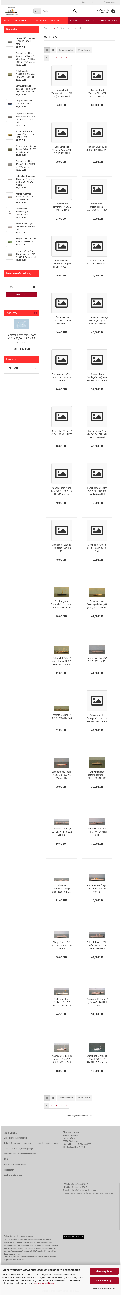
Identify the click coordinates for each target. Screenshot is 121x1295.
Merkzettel (110, 2)
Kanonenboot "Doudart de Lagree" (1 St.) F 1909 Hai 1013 (61, 263)
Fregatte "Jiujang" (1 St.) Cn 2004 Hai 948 (62, 716)
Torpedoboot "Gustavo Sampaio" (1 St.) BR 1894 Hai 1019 (61, 93)
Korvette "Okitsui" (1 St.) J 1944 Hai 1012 (97, 262)
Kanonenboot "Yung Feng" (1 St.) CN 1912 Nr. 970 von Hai (61, 491)
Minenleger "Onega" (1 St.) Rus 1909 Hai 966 (97, 547)
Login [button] (96, 2)
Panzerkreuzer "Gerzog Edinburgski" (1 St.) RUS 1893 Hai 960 (97, 604)
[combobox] (66, 50)
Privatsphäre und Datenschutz (17, 1164)
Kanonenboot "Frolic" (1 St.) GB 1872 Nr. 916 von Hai (61, 774)
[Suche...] (75, 11)
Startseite (75, 20)
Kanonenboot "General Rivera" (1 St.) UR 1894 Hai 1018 (97, 93)
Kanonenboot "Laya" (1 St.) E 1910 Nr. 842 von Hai (97, 888)
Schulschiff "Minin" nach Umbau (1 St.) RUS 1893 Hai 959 (61, 661)
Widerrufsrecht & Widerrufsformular (20, 1154)
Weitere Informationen (104, 1288)
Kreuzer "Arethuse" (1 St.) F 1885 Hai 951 (97, 659)
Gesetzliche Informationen (15, 1138)
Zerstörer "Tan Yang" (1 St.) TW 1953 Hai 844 (97, 831)
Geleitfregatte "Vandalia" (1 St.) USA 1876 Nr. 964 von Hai (61, 604)
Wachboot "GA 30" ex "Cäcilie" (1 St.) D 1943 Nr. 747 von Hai (97, 1059)
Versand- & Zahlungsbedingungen (19, 1148)
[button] (84, 2)
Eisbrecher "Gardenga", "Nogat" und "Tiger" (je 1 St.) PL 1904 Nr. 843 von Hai (62, 888)
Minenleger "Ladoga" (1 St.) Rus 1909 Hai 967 (62, 547)
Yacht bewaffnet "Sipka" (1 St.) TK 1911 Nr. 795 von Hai (61, 1002)
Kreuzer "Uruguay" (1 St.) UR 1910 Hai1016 (97, 148)
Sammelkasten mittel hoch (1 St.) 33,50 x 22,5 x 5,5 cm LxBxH (21, 338)
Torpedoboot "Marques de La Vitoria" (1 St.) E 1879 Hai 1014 (97, 207)
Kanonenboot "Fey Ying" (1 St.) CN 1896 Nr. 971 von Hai (97, 434)
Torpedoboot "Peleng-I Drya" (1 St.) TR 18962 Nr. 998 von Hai (97, 320)
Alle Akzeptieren (104, 1271)
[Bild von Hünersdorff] (21, 324)
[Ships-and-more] (16, 11)
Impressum (9, 1170)
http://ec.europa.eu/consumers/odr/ (21, 1251)
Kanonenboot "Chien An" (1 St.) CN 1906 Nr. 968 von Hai (97, 491)
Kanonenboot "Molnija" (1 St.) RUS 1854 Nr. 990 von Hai (97, 377)
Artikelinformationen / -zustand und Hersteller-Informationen (31, 1143)
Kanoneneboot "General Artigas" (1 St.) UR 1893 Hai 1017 (61, 150)
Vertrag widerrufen (73, 1237)
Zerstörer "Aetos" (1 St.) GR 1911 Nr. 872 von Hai (62, 831)
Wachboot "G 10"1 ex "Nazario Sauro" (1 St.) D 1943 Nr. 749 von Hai (62, 1059)
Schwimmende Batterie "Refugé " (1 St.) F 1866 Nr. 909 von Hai (97, 775)
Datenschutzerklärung (44, 1283)
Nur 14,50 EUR (21, 348)
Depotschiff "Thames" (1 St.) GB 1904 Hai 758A (97, 1002)
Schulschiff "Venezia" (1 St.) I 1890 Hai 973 (61, 432)
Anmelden (21, 295)
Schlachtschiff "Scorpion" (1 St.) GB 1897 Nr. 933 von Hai (97, 718)
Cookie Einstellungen (13, 1175)
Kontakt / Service (108, 20)
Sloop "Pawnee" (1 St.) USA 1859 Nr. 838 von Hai (61, 945)
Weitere (55, 20)
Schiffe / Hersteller (15, 20)
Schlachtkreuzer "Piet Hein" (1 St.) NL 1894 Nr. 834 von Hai (97, 945)
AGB (6, 1159)
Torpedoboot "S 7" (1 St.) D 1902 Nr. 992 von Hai (62, 377)
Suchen (90, 20)
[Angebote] (35, 313)
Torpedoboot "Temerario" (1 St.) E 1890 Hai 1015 (61, 206)
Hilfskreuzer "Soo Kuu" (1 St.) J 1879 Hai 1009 (61, 320)
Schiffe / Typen (38, 20)
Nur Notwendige (104, 1280)
